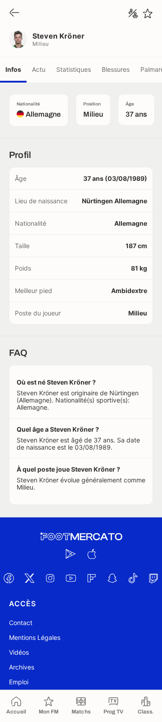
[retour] (14, 13)
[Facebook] (8, 578)
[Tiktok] (133, 578)
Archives (21, 667)
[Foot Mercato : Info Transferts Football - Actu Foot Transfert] (81, 537)
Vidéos (19, 652)
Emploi (18, 682)
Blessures (116, 69)
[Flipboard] (91, 578)
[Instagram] (50, 578)
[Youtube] (70, 578)
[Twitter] (29, 578)
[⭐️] (147, 13)
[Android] (70, 553)
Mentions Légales (34, 637)
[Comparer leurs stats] (133, 13)
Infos (13, 69)
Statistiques (73, 69)
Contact (20, 622)
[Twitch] (153, 578)
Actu (38, 69)
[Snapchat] (112, 578)
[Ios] (91, 553)
